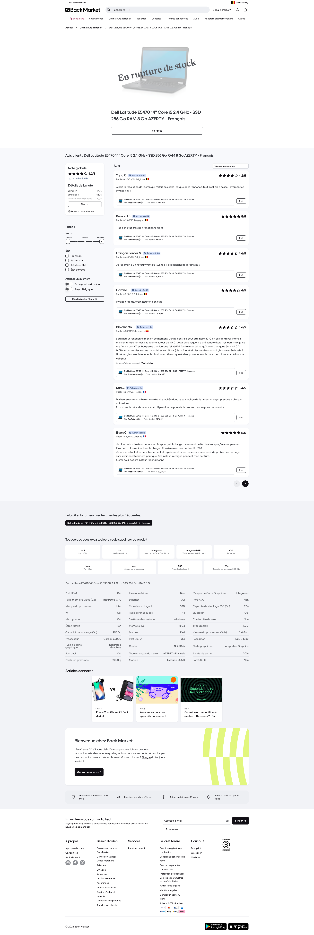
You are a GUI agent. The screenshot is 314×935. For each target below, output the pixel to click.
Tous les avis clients (107, 905)
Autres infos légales (170, 885)
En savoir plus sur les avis (82, 211)
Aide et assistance (106, 887)
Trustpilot (196, 848)
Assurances (103, 882)
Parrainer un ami (136, 848)
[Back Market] (82, 10)
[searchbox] (160, 10)
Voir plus (121, 358)
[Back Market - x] (82, 862)
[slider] (68, 241)
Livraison (101, 869)
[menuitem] (96, 18)
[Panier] (245, 10)
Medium (195, 857)
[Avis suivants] (245, 483)
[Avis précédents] (237, 483)
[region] (157, 699)
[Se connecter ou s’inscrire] (237, 10)
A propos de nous (74, 848)
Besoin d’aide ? (222, 9)
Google (146, 757)
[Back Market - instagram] (68, 862)
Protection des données (172, 873)
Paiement (102, 865)
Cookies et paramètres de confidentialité (171, 879)
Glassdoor (196, 852)
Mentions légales (168, 890)
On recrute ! (71, 852)
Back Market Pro (73, 857)
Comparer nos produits (109, 900)
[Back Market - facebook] (75, 862)
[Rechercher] (108, 9)
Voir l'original (147, 363)
